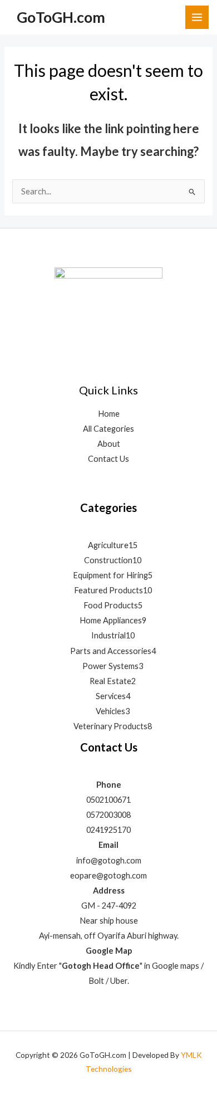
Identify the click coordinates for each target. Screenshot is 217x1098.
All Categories (108, 428)
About (108, 443)
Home (109, 413)
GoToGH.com (61, 17)
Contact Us (108, 458)
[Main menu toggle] (197, 17)
